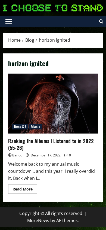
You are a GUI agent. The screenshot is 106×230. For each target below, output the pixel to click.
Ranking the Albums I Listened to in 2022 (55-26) (53, 104)
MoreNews (38, 220)
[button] (8, 21)
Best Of (20, 126)
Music (35, 126)
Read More (25, 190)
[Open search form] (101, 21)
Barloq (17, 155)
